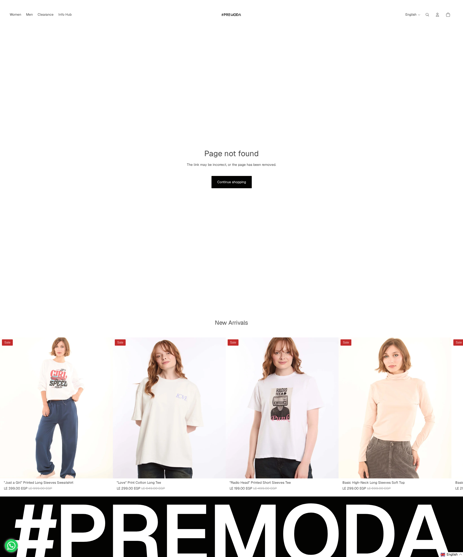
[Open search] (427, 14)
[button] (451, 554)
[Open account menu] (437, 14)
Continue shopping (231, 182)
